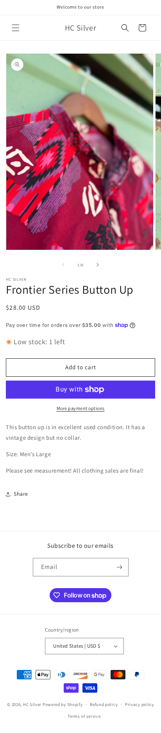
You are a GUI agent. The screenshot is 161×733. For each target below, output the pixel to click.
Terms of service (84, 716)
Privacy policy (139, 704)
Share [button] (21, 493)
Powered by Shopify (63, 704)
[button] (15, 27)
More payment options (81, 408)
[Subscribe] (119, 567)
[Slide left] (63, 264)
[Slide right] (97, 264)
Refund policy (104, 704)
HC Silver (32, 704)
